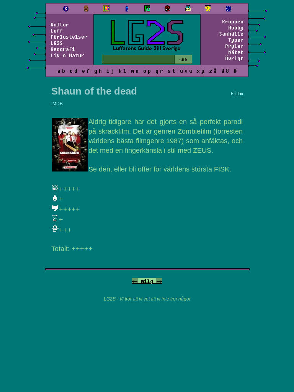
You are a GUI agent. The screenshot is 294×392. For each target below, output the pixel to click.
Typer (235, 40)
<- (135, 281)
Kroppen (232, 21)
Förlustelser (69, 37)
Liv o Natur (67, 55)
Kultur (60, 24)
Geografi (63, 49)
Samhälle (231, 34)
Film (236, 93)
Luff (57, 31)
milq (147, 281)
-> (159, 281)
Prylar (234, 46)
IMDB (57, 103)
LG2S (57, 43)
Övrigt (234, 58)
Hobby (235, 27)
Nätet (235, 52)
